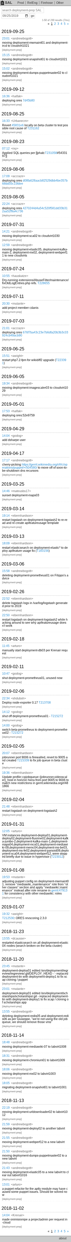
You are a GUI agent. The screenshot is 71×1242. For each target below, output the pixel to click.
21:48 (6, 806)
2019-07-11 (13, 296)
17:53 (6, 411)
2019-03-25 (13, 484)
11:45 (5, 646)
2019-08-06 (13, 169)
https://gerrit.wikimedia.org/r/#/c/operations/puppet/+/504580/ (34, 466)
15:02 (6, 68)
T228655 (43, 283)
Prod (20, 2)
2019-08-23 (13, 141)
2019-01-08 (13, 870)
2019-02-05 (13, 746)
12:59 (6, 245)
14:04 (6, 435)
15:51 (6, 355)
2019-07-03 (13, 321)
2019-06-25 (13, 348)
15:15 (6, 55)
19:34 (6, 383)
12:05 (6, 831)
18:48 (6, 1042)
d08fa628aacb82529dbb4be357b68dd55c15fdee (35, 182)
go (32, 15)
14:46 (6, 491)
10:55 (6, 276)
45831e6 (18, 125)
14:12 (6, 712)
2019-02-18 (13, 638)
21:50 (6, 1151)
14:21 (6, 231)
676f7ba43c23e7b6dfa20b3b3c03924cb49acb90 (35, 334)
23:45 (6, 966)
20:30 (6, 303)
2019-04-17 (13, 453)
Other (60, 2)
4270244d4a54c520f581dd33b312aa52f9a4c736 (35, 210)
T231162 (33, 128)
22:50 (6, 615)
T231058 (51, 152)
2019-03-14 (13, 508)
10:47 (6, 673)
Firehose (47, 2)
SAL (8, 3)
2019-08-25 (13, 113)
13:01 (6, 1184)
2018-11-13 (13, 1100)
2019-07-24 (13, 268)
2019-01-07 (13, 906)
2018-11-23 (13, 931)
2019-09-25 (13, 31)
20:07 (6, 753)
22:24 (6, 203)
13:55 (6, 938)
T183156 (43, 550)
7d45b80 (29, 100)
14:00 (6, 725)
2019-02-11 (13, 666)
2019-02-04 (13, 799)
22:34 (6, 698)
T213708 (45, 702)
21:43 (6, 1168)
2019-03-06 (13, 563)
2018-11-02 (13, 1208)
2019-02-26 (13, 591)
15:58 (6, 571)
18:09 (6, 543)
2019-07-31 (13, 224)
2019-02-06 (13, 691)
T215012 (57, 856)
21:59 (6, 1124)
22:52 (6, 598)
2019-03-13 (13, 536)
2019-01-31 (13, 824)
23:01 (6, 38)
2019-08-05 (13, 196)
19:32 (6, 913)
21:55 (6, 1137)
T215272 (57, 716)
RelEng (32, 2)
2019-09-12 (13, 89)
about (62, 1238)
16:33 (6, 120)
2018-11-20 (13, 959)
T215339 (23, 760)
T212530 (8, 918)
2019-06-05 (13, 376)
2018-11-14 (13, 1035)
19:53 (6, 877)
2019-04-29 (13, 428)
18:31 (6, 1055)
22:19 (6, 1107)
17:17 (6, 460)
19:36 (6, 772)
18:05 (6, 1083)
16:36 (6, 96)
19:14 (6, 515)
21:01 (6, 328)
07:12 (6, 148)
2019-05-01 (13, 404)
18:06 (6, 1069)
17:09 (6, 176)
